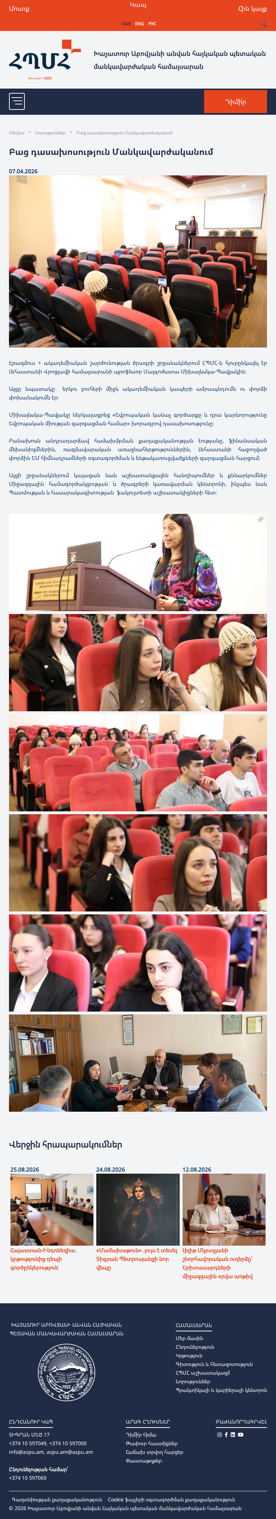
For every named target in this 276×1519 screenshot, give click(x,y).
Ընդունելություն (195, 1346)
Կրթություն (189, 1355)
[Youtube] (241, 1434)
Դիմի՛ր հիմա (141, 1434)
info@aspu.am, (27, 1451)
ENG (139, 24)
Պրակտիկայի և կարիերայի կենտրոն (221, 1389)
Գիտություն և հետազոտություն (214, 1364)
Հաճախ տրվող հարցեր (154, 1451)
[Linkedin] (233, 1434)
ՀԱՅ (126, 24)
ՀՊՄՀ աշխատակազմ (203, 1372)
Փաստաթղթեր (144, 1460)
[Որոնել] (263, 24)
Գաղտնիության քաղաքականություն (57, 1499)
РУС (152, 24)
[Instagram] (219, 1434)
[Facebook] (226, 1434)
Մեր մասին (189, 1338)
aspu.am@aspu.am (70, 1451)
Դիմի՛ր (235, 101)
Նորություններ (193, 1381)
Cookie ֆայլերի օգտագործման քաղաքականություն (171, 1499)
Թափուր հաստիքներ (152, 1443)
